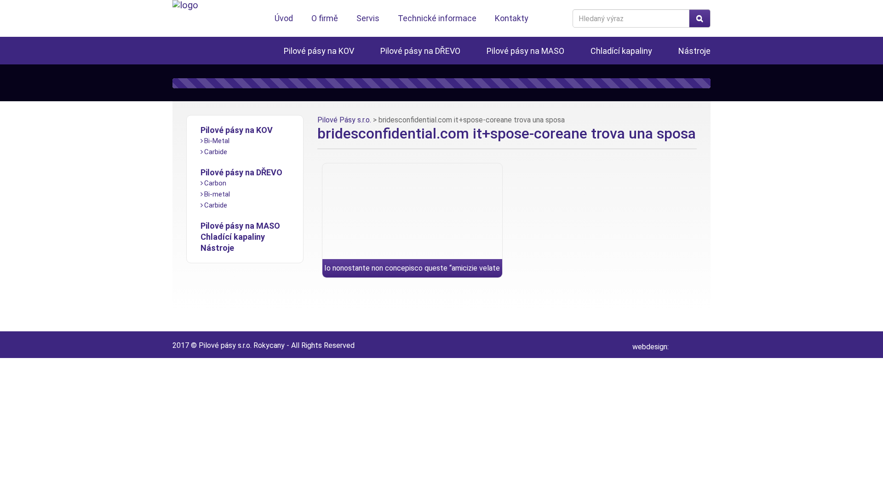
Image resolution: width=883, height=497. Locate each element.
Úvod (284, 18)
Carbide (215, 152)
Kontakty (511, 18)
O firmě (324, 18)
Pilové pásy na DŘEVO (420, 51)
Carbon (215, 183)
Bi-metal (217, 194)
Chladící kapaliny (621, 51)
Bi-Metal (216, 141)
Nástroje (694, 51)
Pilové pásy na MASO (525, 51)
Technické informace (437, 18)
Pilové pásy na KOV (319, 51)
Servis (367, 18)
